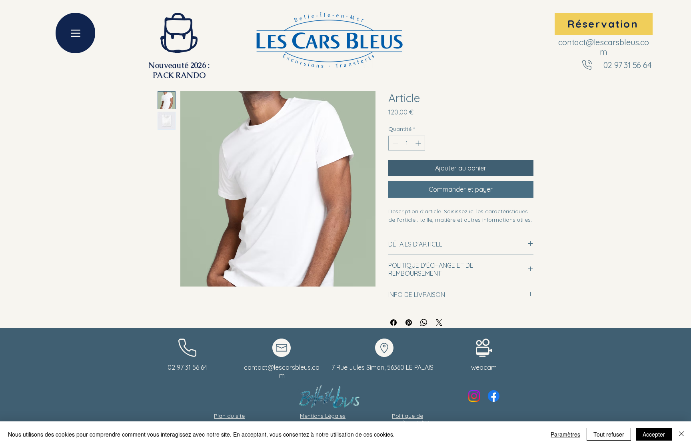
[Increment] (419, 143)
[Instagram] (474, 396)
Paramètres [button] (565, 434)
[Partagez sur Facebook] (393, 322)
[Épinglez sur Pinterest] (408, 322)
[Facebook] (493, 396)
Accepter (654, 434)
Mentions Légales (323, 415)
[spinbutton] (406, 143)
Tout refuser (608, 434)
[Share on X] (439, 322)
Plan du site (229, 415)
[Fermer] (681, 434)
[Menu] (75, 33)
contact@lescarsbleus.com (603, 47)
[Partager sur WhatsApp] (424, 322)
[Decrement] (394, 143)
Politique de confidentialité (410, 419)
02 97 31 (617, 65)
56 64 (642, 65)
